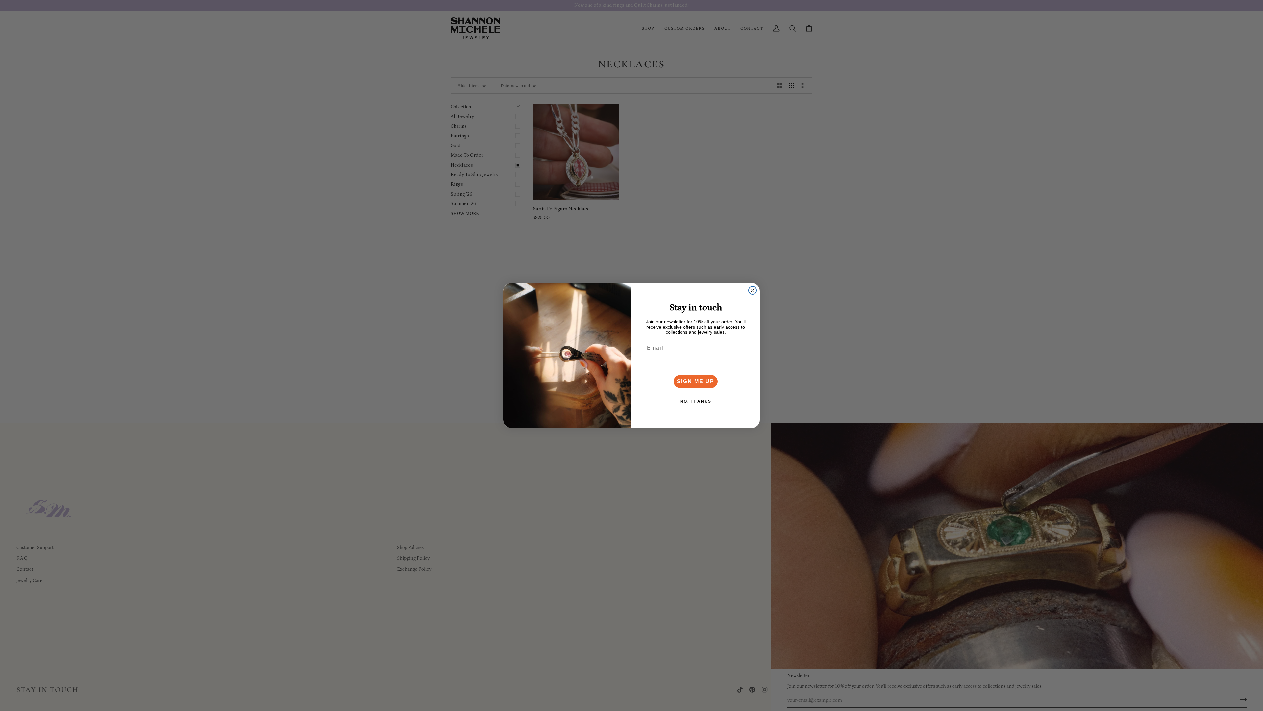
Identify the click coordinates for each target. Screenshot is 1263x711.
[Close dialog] (752, 290)
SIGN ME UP (695, 381)
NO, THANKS (695, 401)
